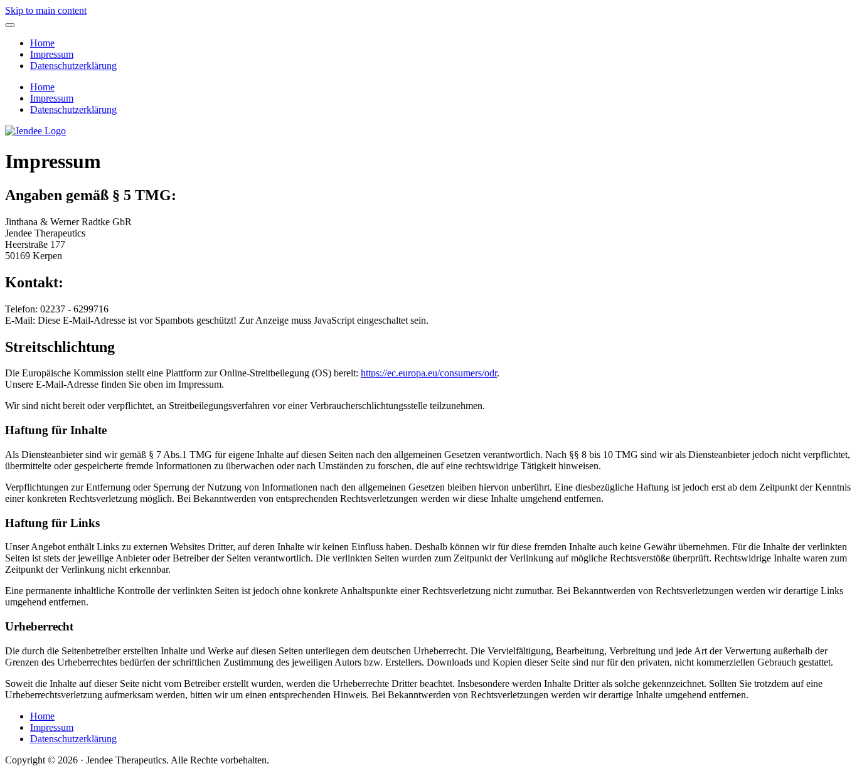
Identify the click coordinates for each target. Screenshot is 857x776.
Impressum (51, 54)
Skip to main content (46, 10)
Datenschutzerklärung (73, 65)
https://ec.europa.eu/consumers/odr (429, 373)
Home (42, 43)
